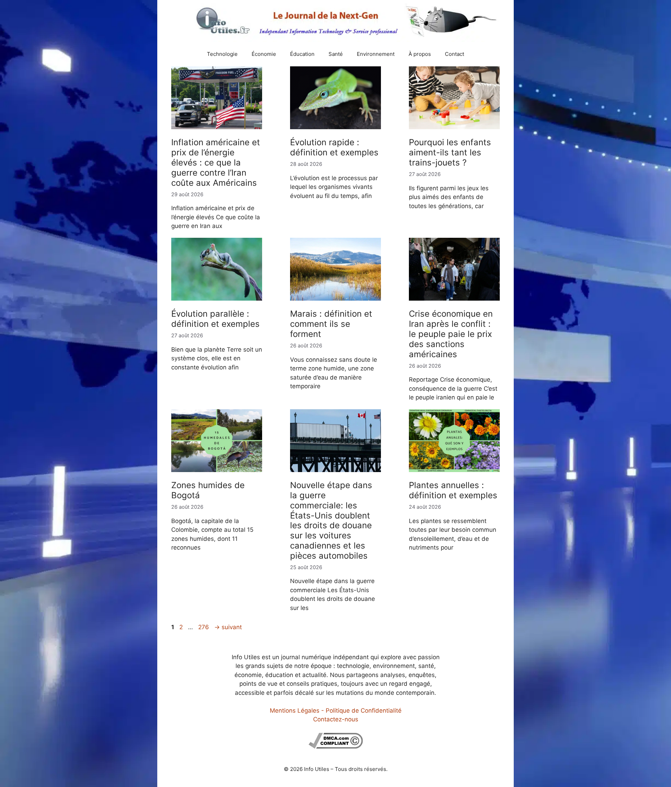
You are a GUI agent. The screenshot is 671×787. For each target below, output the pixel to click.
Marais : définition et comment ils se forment (331, 324)
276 (204, 627)
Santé (336, 54)
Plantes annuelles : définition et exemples (453, 490)
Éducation (302, 54)
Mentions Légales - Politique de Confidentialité (336, 710)
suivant (228, 627)
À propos (420, 54)
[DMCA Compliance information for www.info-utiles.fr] (336, 746)
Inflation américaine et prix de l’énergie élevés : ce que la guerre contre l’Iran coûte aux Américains (215, 162)
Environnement (376, 54)
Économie (264, 54)
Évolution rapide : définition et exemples (334, 147)
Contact (454, 54)
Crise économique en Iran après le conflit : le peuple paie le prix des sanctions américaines (451, 334)
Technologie (222, 54)
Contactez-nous (335, 719)
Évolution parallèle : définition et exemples (215, 319)
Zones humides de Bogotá (208, 490)
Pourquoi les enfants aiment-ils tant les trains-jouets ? (450, 152)
